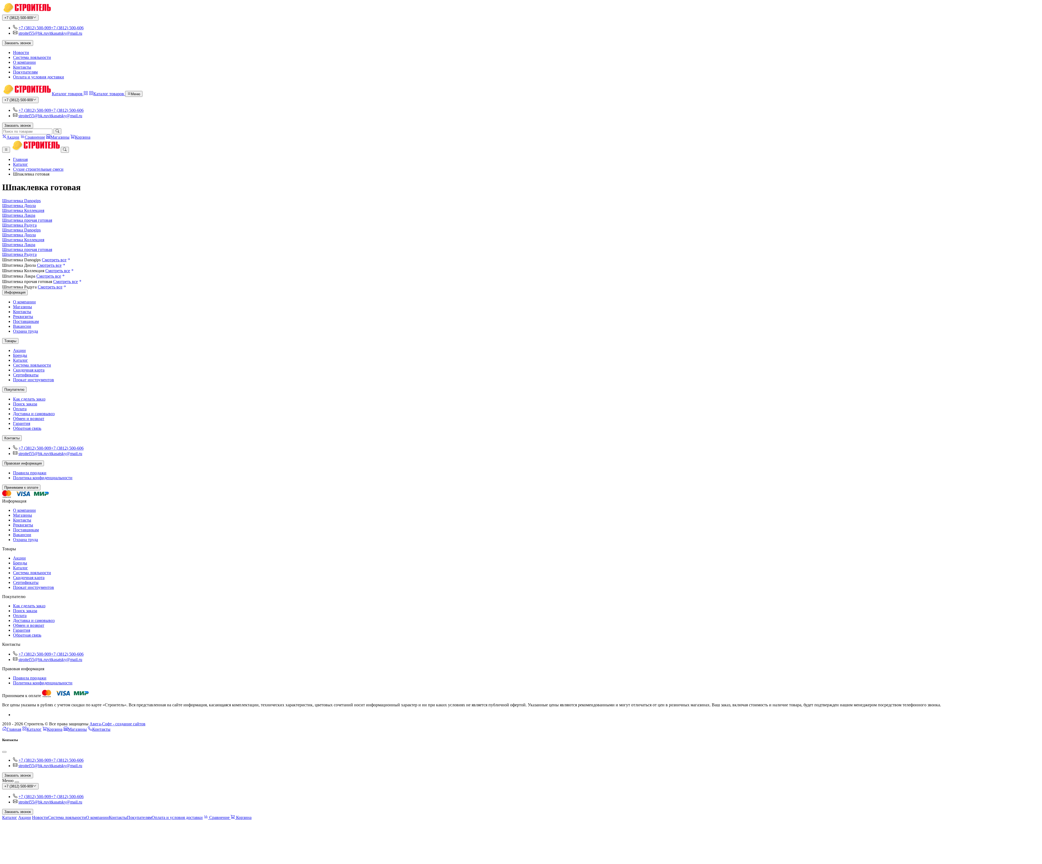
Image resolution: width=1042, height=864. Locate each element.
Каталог (20, 164)
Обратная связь (27, 428)
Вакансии (22, 326)
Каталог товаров (68, 93)
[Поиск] (57, 131)
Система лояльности (32, 57)
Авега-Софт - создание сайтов (117, 724)
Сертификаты (26, 375)
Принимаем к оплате (21, 487)
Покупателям (25, 72)
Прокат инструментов (33, 379)
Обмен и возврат (28, 418)
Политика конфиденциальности (42, 477)
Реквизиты (23, 316)
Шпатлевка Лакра (18, 215)
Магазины (22, 306)
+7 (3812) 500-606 (67, 28)
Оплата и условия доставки (38, 77)
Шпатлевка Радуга (19, 225)
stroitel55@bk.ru (32, 33)
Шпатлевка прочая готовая (27, 220)
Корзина (54, 729)
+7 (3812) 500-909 (18, 18)
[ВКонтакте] (15, 714)
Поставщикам (26, 321)
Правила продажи (29, 473)
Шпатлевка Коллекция (23, 210)
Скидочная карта (29, 370)
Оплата (20, 408)
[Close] (4, 752)
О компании (24, 62)
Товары (10, 341)
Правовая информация (23, 463)
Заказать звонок (17, 43)
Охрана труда (25, 331)
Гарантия (21, 423)
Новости (21, 52)
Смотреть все (54, 260)
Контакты (22, 67)
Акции (19, 350)
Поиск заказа (25, 404)
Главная (20, 159)
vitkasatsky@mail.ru (64, 33)
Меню (135, 94)
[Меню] (6, 150)
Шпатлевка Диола (19, 205)
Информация (15, 292)
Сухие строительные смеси (38, 169)
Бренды (20, 355)
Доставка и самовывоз (34, 413)
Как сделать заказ (29, 399)
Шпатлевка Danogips (21, 200)
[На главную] (26, 12)
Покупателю (14, 389)
